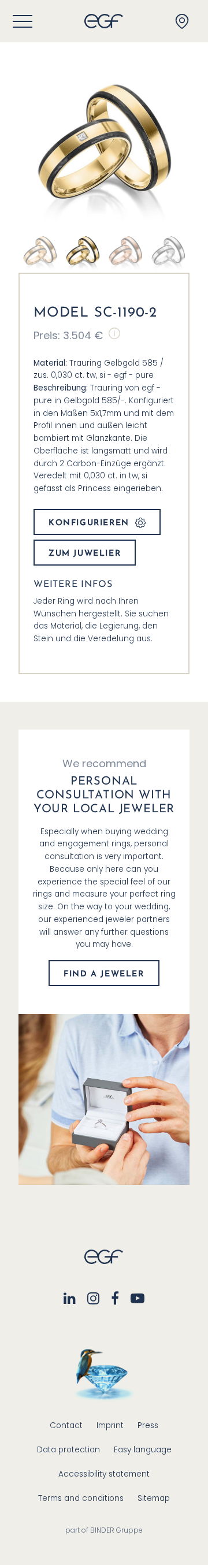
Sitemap (154, 1498)
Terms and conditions (81, 1498)
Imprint (110, 1425)
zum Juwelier (85, 553)
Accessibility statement (104, 1474)
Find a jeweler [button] (104, 974)
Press (148, 1425)
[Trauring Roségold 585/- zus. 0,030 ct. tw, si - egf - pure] (39, 250)
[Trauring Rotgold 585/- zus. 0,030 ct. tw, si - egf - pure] (125, 250)
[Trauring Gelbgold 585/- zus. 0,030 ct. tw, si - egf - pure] (82, 250)
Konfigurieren (89, 523)
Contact (66, 1425)
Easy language (143, 1449)
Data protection (68, 1449)
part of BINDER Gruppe (104, 1530)
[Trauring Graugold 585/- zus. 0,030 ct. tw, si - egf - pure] (168, 250)
